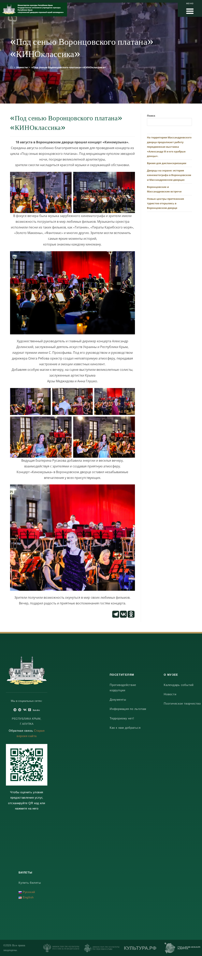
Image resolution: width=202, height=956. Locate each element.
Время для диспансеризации (166, 163)
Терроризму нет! (122, 718)
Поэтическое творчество (182, 703)
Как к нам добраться (125, 727)
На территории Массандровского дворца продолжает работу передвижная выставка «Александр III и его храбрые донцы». (169, 147)
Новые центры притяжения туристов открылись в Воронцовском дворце (165, 203)
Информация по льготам (128, 709)
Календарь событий (179, 685)
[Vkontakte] (123, 614)
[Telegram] (115, 614)
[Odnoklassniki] (131, 614)
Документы (118, 699)
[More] (138, 614)
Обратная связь (21, 730)
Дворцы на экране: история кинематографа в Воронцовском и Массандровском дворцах (169, 175)
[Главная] (11, 67)
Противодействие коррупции (123, 687)
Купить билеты (30, 882)
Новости (170, 694)
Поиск (151, 115)
